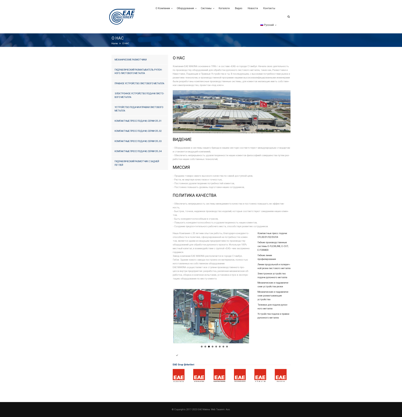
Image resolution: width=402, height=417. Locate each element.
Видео (238, 8)
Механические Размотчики (131, 59)
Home (114, 43)
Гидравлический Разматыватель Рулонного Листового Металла (138, 71)
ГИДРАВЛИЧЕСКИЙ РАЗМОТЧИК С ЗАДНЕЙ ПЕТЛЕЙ (137, 163)
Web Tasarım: (218, 409)
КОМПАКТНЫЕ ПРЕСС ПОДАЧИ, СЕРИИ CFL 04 (138, 151)
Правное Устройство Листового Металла (139, 83)
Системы (206, 8)
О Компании (163, 8)
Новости (253, 8)
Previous (169, 316)
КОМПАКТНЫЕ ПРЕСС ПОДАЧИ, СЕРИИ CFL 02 (138, 131)
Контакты (269, 8)
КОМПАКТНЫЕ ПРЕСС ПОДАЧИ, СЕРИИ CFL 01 (138, 121)
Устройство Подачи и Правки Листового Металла (139, 109)
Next (254, 316)
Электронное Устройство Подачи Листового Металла (139, 95)
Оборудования (185, 8)
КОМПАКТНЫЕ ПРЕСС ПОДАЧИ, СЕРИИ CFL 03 (138, 141)
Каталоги (224, 8)
